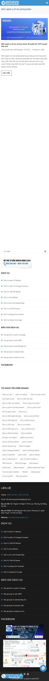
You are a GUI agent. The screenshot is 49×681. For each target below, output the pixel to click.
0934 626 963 (12, 495)
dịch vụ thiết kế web (28, 429)
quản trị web (22, 455)
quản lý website (27, 442)
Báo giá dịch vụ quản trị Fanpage (15, 335)
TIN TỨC (27, 50)
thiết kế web (6, 467)
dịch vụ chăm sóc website (11, 403)
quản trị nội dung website (31, 450)
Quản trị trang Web (8, 455)
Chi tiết (6, 73)
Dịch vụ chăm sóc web (24, 399)
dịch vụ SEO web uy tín (10, 429)
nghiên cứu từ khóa (26, 437)
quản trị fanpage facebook (10, 450)
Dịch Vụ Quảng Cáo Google (13, 320)
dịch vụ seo (23, 412)
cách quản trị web (8, 399)
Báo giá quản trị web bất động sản (15, 346)
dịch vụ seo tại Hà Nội (31, 416)
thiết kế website (19, 467)
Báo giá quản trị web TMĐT (13, 340)
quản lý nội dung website (10, 442)
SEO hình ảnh (7, 463)
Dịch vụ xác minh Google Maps (14, 303)
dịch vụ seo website (24, 424)
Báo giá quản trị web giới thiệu (14, 352)
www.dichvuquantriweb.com (18, 517)
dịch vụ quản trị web (34, 407)
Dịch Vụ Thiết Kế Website (12, 292)
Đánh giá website (21, 476)
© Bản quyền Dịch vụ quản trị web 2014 (24, 679)
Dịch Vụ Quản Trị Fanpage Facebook (16, 286)
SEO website (34, 463)
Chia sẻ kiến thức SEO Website (12, 50)
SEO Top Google (20, 463)
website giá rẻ (35, 472)
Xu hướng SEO (7, 476)
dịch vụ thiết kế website (10, 433)
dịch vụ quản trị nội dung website (13, 407)
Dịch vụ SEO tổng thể (9, 420)
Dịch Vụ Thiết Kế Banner (12, 309)
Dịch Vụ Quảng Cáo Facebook (14, 314)
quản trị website (34, 455)
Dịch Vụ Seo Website (11, 297)
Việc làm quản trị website (10, 472)
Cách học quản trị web (38, 394)
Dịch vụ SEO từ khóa (27, 420)
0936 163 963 (24, 495)
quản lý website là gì (9, 446)
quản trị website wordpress (29, 459)
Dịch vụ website (26, 433)
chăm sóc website (21, 394)
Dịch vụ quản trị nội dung (31, 403)
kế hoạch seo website (9, 437)
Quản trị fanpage (24, 446)
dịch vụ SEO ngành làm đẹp (11, 416)
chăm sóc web (7, 394)
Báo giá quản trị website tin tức (14, 357)
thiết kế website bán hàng (35, 467)
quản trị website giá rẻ (9, 459)
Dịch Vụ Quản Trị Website (12, 280)
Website (25, 472)
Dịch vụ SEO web (8, 424)
